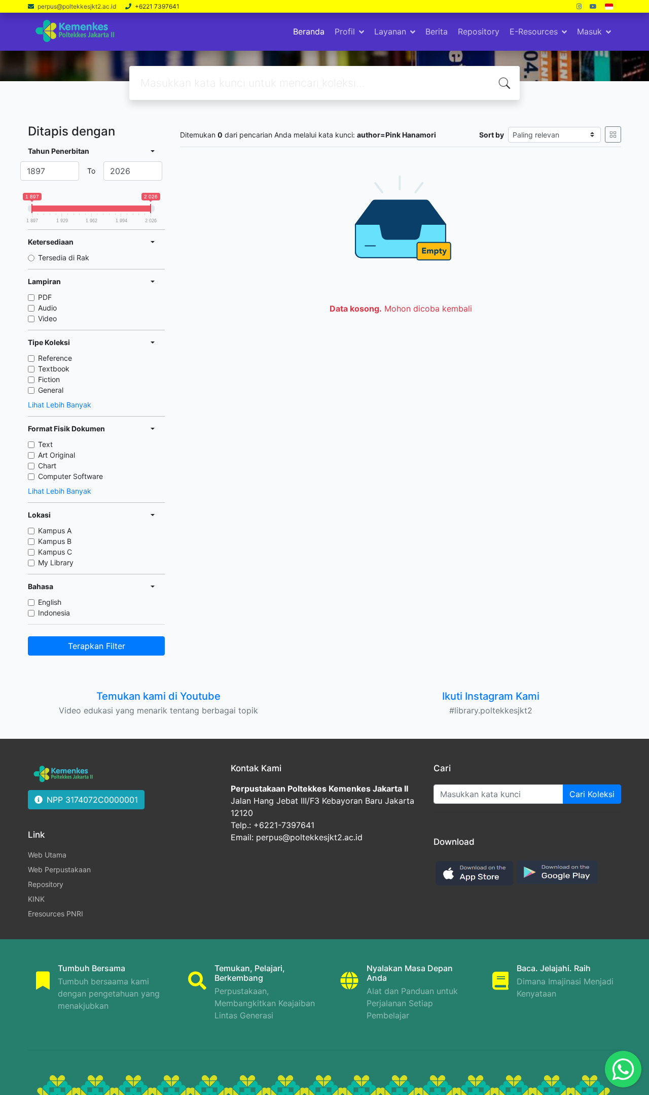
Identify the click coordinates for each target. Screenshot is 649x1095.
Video (47, 318)
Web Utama (47, 854)
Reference (55, 358)
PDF (45, 297)
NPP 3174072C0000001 (92, 800)
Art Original (56, 455)
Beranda (308, 31)
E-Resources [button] (534, 31)
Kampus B (54, 541)
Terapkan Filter (96, 646)
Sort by (491, 134)
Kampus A (54, 530)
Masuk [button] (589, 31)
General (50, 390)
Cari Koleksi (592, 794)
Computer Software (70, 476)
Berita (436, 31)
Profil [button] (345, 31)
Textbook (53, 368)
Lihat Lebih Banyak (59, 404)
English (49, 602)
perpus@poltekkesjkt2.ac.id (78, 6)
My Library (56, 562)
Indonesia (54, 612)
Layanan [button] (390, 31)
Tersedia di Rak (63, 257)
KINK (36, 899)
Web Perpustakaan (59, 869)
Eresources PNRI (55, 913)
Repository (478, 31)
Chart (47, 465)
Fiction (49, 379)
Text (45, 444)
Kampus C (55, 552)
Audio (47, 307)
